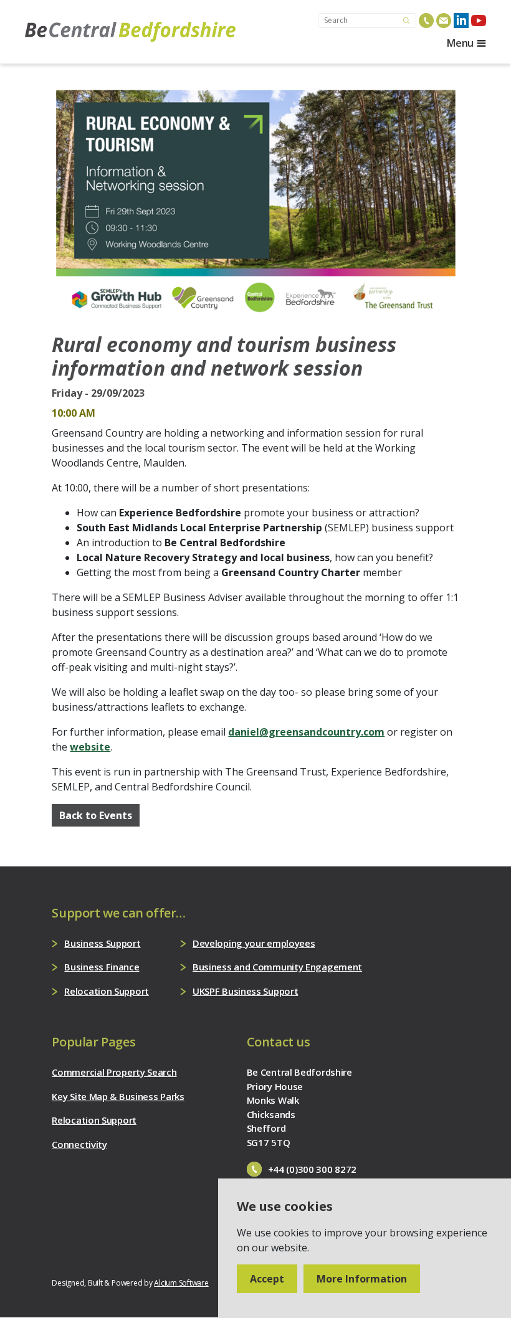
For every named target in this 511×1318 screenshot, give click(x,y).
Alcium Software (181, 1283)
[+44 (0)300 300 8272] (426, 20)
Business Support (102, 943)
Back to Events (95, 815)
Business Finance (101, 966)
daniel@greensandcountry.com (306, 732)
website (90, 747)
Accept (267, 1279)
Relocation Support (106, 991)
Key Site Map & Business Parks (118, 1096)
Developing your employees (254, 943)
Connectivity (79, 1144)
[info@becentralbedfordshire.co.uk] (443, 20)
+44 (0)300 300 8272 (312, 1169)
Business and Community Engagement (277, 966)
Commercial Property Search (114, 1072)
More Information (362, 1279)
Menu (460, 43)
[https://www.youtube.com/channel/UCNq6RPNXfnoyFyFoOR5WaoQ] (478, 20)
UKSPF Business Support (245, 991)
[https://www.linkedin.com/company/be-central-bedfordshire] (461, 20)
